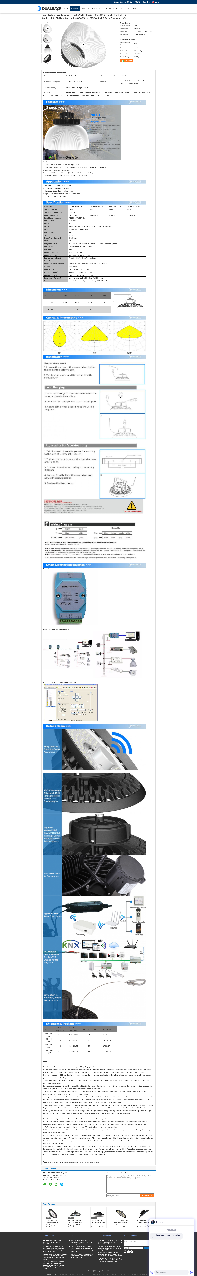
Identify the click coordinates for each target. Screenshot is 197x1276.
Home (66, 8)
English (157, 2)
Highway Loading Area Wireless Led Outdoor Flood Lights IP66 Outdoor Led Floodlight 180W (110, 1248)
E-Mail (90, 1271)
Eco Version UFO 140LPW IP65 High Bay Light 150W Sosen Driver (75, 1223)
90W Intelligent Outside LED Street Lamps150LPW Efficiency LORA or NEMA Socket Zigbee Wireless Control (110, 1254)
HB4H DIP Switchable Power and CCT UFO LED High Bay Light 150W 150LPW (55, 1242)
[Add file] (151, 1272)
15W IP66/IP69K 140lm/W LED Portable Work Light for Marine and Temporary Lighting (81, 1242)
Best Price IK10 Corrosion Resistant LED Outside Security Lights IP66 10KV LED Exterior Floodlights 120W (110, 1260)
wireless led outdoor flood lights (73, 1162)
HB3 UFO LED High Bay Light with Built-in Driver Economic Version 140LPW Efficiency (121, 1224)
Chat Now (146, 2)
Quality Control (111, 8)
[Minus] (191, 1222)
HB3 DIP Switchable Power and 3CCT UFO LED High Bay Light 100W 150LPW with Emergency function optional (55, 1256)
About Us (85, 8)
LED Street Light (104, 1235)
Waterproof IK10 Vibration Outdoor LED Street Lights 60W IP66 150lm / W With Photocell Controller (110, 1242)
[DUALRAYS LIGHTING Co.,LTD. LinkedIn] (125, 1251)
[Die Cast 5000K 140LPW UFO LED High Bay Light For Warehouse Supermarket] (53, 1213)
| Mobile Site (105, 1271)
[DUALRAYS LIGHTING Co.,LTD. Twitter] (131, 1251)
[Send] (191, 1272)
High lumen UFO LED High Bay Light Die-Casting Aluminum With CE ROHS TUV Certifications (98, 1225)
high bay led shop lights (91, 1162)
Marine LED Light (77, 1235)
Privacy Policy (52, 1274)
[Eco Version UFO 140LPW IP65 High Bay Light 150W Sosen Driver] (76, 1213)
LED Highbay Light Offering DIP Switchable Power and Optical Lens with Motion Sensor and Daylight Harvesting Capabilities (54, 1249)
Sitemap (97, 1271)
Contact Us (124, 8)
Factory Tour (97, 8)
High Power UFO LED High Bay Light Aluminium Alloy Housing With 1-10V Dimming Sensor (144, 1224)
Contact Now (148, 1196)
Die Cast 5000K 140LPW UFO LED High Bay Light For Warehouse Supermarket (52, 1224)
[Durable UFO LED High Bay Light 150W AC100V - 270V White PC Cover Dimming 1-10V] (47, 38)
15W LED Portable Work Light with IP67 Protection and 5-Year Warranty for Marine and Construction (83, 1255)
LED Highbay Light (63, 15)
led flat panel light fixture (54, 1162)
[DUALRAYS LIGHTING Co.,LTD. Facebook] (128, 1251)
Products (75, 8)
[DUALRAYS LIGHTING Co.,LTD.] (49, 8)
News (134, 8)
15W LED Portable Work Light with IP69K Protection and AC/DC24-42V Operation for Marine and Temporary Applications (82, 1249)
